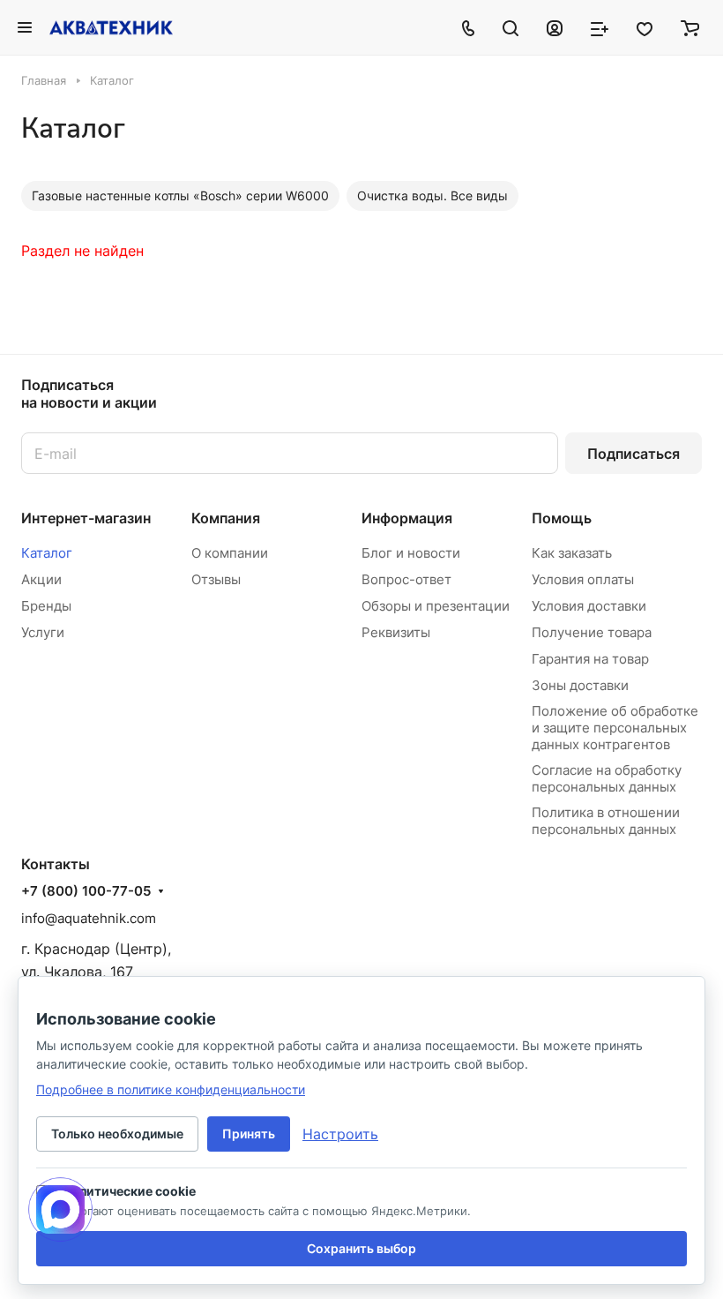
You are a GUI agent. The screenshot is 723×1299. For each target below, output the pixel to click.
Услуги (42, 632)
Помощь (562, 518)
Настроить (340, 1134)
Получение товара (592, 632)
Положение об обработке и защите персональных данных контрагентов (615, 727)
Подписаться (633, 453)
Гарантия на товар (590, 658)
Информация (407, 518)
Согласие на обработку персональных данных (607, 778)
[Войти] (555, 27)
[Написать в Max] (60, 1209)
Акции (41, 579)
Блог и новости (411, 552)
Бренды (46, 605)
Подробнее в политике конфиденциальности (170, 1089)
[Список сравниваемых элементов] (599, 27)
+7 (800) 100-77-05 (86, 891)
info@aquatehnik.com (88, 918)
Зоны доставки (580, 685)
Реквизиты (396, 632)
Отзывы (216, 579)
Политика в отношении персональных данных (606, 820)
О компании (229, 552)
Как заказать (572, 552)
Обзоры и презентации (436, 605)
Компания (225, 518)
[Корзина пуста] (690, 27)
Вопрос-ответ (406, 579)
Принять (248, 1133)
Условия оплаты (583, 579)
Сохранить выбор (361, 1248)
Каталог (46, 552)
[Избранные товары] (644, 27)
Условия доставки (589, 605)
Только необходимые (117, 1133)
